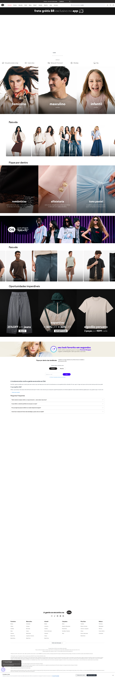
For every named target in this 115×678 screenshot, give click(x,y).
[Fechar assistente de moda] (19, 661)
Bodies (45, 623)
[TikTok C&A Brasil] (54, 616)
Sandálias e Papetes (66, 631)
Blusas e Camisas (84, 626)
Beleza (30, 5)
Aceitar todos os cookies (92, 675)
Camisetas (28, 623)
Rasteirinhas (64, 628)
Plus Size (83, 621)
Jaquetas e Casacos (30, 635)
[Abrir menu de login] (107, 5)
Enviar (67, 374)
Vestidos (12, 628)
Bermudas (28, 628)
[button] (87, 5)
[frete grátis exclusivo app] (57, 14)
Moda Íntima (13, 638)
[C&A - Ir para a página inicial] (2, 5)
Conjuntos (46, 626)
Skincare (100, 628)
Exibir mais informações (56, 642)
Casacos (12, 633)
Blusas (12, 623)
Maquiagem (101, 626)
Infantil (25, 5)
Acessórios (101, 633)
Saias (12, 631)
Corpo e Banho (101, 631)
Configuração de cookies (81, 675)
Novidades (56, 5)
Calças (12, 626)
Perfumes (101, 623)
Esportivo (46, 5)
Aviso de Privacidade (55, 675)
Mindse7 (35, 5)
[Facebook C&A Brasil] (63, 616)
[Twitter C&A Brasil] (60, 616)
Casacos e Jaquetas (84, 628)
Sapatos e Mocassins (66, 626)
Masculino (21, 5)
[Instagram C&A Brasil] (51, 616)
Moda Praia (13, 635)
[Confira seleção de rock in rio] (57, 243)
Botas (63, 623)
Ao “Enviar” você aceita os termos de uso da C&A (57, 377)
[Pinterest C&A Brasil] (57, 616)
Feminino (15, 5)
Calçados (40, 5)
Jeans (51, 5)
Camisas (27, 626)
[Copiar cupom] (69, 1)
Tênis (63, 633)
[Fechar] (113, 675)
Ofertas (9, 5)
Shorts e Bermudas (48, 631)
